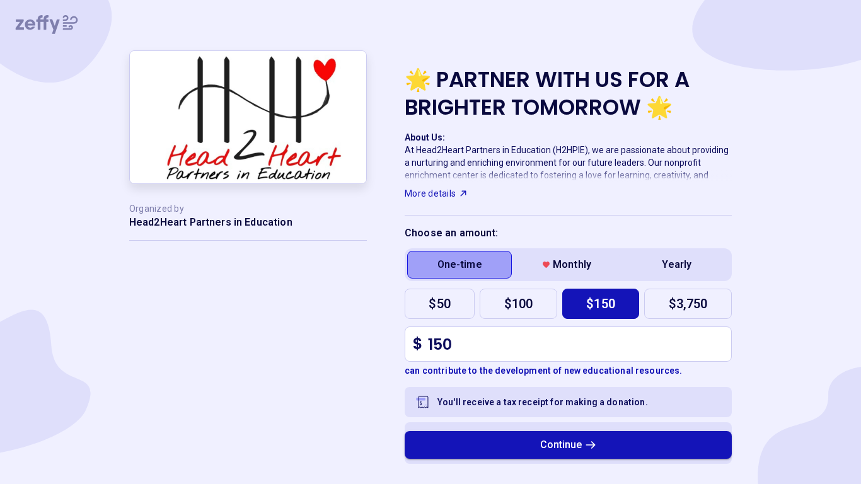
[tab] (459, 265)
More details (430, 193)
